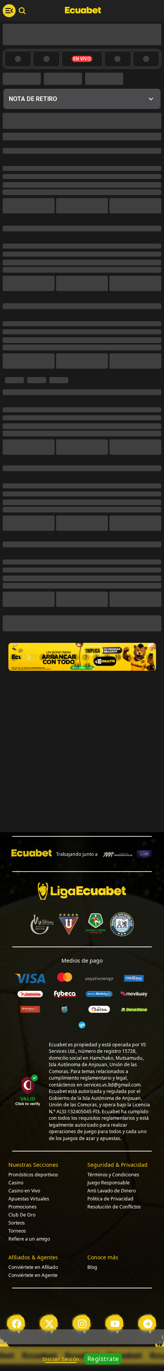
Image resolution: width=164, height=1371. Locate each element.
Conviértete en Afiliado (33, 1326)
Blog (92, 1326)
